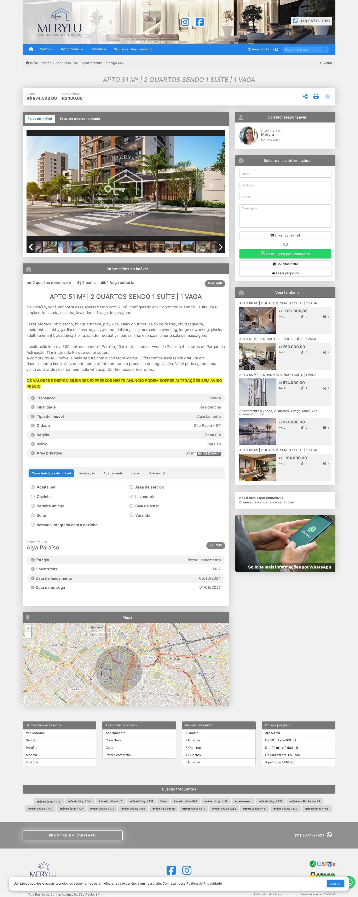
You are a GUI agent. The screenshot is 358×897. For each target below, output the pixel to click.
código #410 (110, 801)
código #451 (254, 808)
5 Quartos (193, 762)
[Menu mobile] (31, 49)
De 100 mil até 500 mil (281, 748)
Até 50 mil (272, 733)
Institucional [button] (70, 49)
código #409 (102, 808)
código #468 (317, 808)
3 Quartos (193, 748)
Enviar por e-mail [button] (287, 235)
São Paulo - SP (67, 63)
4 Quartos (193, 755)
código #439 (285, 808)
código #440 (40, 808)
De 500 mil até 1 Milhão (282, 755)
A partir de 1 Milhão (279, 762)
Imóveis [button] (44, 49)
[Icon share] (185, 22)
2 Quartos (193, 740)
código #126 (216, 801)
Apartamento (92, 63)
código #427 (71, 808)
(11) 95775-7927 (316, 21)
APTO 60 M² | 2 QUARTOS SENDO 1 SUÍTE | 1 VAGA (278, 303)
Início (33, 63)
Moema (31, 755)
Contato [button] (97, 49)
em (305, 801)
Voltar (327, 63)
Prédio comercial (118, 755)
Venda (46, 63)
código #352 (141, 801)
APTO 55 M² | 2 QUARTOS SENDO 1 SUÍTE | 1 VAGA (278, 375)
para (163, 808)
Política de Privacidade (204, 883)
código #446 (48, 801)
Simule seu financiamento (133, 49)
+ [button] (28, 628)
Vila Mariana (35, 733)
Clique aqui (247, 502)
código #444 (80, 801)
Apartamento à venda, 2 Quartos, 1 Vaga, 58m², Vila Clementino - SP (278, 412)
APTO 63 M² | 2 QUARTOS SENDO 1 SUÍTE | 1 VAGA (278, 450)
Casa (109, 748)
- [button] (28, 635)
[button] (41, 186)
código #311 (193, 808)
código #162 (185, 801)
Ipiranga (32, 762)
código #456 (133, 808)
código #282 (224, 808)
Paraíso (31, 748)
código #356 (270, 801)
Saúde (30, 740)
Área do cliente (263, 49)
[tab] (40, 119)
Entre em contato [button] (74, 835)
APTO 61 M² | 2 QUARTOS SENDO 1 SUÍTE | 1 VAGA (277, 339)
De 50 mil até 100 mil (280, 740)
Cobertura (113, 740)
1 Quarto (191, 733)
